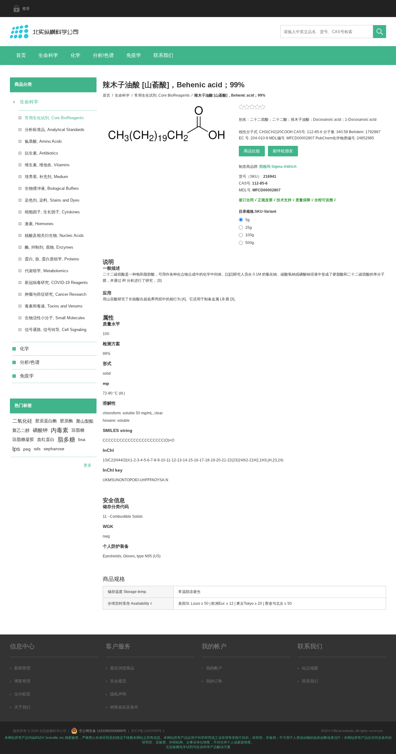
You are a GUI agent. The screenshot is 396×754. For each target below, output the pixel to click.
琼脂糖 (77, 430)
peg (27, 449)
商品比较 (252, 151)
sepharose (54, 449)
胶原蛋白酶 (46, 421)
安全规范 (118, 681)
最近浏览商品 (122, 668)
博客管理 (22, 681)
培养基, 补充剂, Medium (46, 176)
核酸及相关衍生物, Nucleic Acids (54, 235)
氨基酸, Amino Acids (43, 141)
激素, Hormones (39, 223)
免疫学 (133, 55)
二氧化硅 (22, 421)
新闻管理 (22, 668)
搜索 (379, 31)
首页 (21, 55)
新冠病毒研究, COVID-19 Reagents (56, 282)
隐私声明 (118, 694)
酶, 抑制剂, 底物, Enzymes (49, 247)
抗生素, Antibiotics (41, 153)
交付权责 (22, 694)
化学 (75, 55)
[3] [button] (159, 280)
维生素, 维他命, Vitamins (47, 165)
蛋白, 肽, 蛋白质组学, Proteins (52, 259)
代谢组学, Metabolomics (46, 270)
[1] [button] (227, 274)
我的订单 (214, 681)
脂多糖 (66, 439)
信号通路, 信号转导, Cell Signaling (55, 329)
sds (37, 449)
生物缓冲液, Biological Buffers (52, 188)
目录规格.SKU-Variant (257, 211)
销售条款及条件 (124, 707)
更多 (88, 465)
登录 (26, 9)
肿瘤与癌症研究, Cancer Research (55, 294)
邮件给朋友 (283, 151)
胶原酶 (66, 421)
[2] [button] (231, 274)
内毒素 (59, 430)
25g (248, 227)
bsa (81, 439)
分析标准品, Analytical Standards (54, 129)
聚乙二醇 (21, 430)
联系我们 (163, 55)
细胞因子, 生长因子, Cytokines (52, 212)
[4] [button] (184, 299)
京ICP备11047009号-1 (148, 731)
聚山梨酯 (84, 421)
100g (249, 235)
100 (106, 334)
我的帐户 (214, 668)
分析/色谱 (103, 55)
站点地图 (310, 668)
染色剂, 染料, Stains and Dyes (52, 200)
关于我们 (22, 707)
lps (16, 449)
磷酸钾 (40, 430)
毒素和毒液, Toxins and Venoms (54, 306)
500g (249, 243)
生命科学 (48, 55)
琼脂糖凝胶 (23, 439)
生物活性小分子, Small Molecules (55, 318)
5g (247, 220)
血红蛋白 (45, 439)
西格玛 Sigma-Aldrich (277, 166)
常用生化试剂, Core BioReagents (54, 117)
